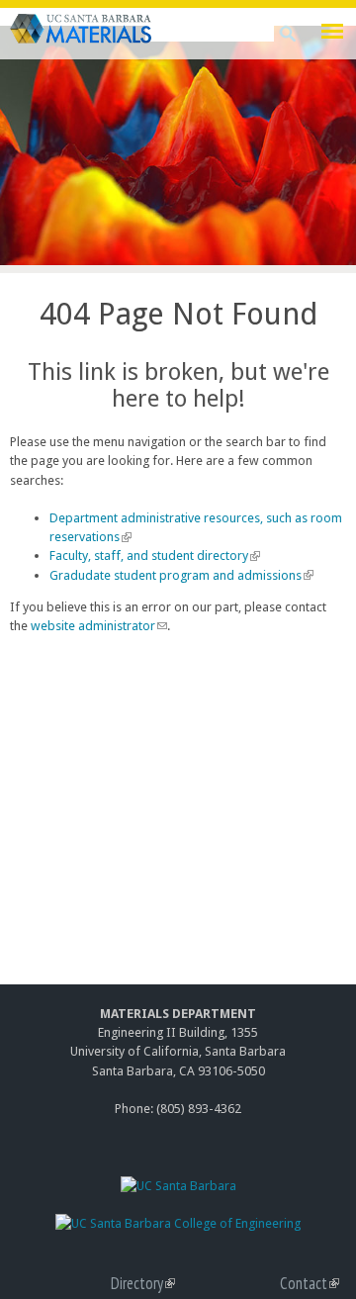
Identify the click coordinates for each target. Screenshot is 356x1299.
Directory (143, 1283)
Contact (309, 1283)
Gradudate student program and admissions (179, 575)
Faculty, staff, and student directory (152, 555)
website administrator (98, 625)
